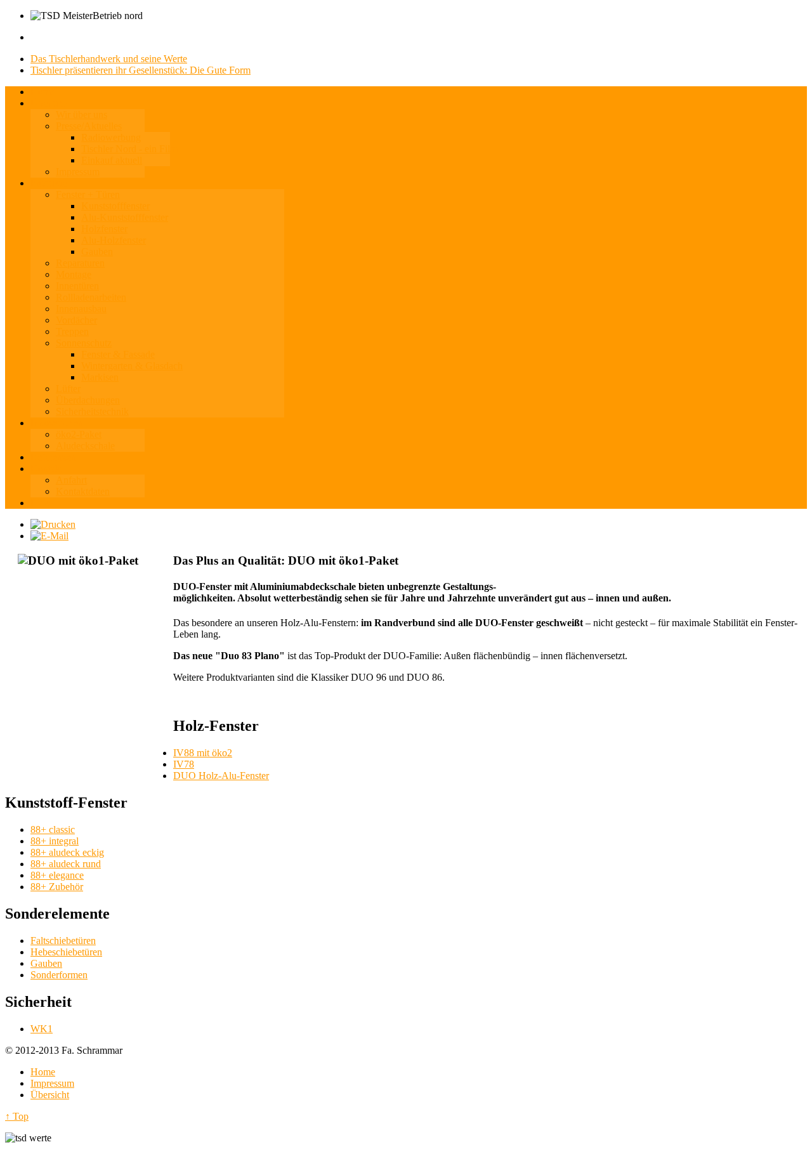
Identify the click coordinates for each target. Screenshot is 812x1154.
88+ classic (52, 829)
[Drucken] (52, 524)
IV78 (183, 764)
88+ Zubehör (56, 886)
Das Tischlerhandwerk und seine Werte (108, 58)
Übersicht (49, 1094)
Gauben (46, 963)
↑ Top (17, 1116)
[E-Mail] (49, 535)
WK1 (41, 1028)
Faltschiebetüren (63, 940)
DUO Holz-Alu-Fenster (221, 775)
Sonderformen (59, 974)
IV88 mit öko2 (202, 752)
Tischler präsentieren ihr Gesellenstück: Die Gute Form (140, 70)
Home (42, 1071)
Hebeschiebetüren (66, 952)
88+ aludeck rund (65, 863)
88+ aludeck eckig (67, 852)
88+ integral (54, 841)
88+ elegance (57, 875)
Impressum (52, 1083)
